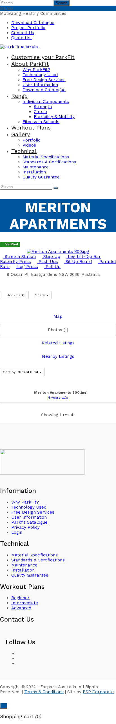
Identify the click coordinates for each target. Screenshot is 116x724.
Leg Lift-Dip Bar (83, 256)
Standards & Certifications (38, 560)
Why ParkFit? (25, 502)
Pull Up (52, 266)
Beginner (20, 597)
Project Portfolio (28, 27)
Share (40, 295)
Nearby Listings (58, 356)
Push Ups (47, 261)
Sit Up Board (78, 261)
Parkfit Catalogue (29, 522)
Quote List (21, 37)
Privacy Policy (25, 527)
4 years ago (58, 397)
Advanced (21, 607)
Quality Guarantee (29, 575)
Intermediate (24, 602)
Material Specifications (34, 555)
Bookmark (15, 295)
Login (16, 532)
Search (61, 3)
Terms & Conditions (44, 691)
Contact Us (22, 32)
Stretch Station (19, 256)
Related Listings (58, 342)
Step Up (51, 256)
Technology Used (28, 507)
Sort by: (20, 372)
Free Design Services (32, 512)
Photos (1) (58, 329)
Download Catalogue (32, 22)
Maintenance (24, 565)
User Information (29, 517)
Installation (23, 570)
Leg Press (27, 266)
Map (58, 316)
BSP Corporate (98, 691)
